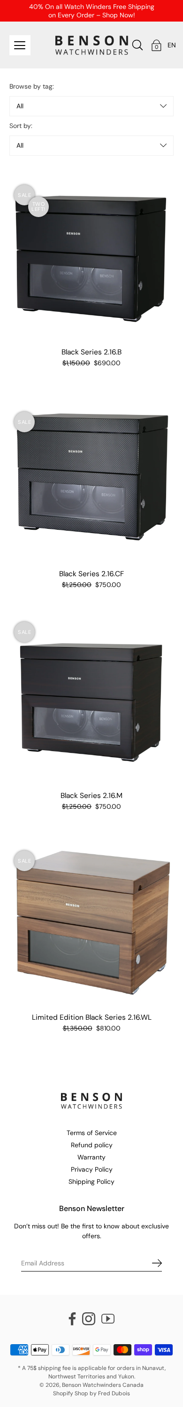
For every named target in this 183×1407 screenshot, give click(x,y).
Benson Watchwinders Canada (103, 1385)
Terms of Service (92, 1133)
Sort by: (20, 125)
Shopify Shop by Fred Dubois (91, 1393)
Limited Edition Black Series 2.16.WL (92, 1017)
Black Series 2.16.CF (91, 574)
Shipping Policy (91, 1181)
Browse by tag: (31, 86)
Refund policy (92, 1145)
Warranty (91, 1157)
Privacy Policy (92, 1169)
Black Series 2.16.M (91, 795)
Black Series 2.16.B (91, 352)
